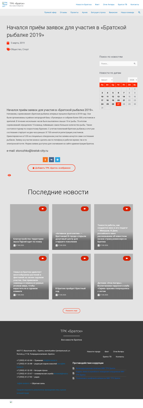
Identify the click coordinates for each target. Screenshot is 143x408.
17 (102, 100)
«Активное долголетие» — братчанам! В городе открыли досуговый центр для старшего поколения (71, 237)
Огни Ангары (108, 4)
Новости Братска (83, 4)
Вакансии (113, 12)
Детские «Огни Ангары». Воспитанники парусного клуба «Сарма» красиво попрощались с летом (113, 287)
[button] (139, 12)
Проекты (74, 12)
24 (102, 104)
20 (118, 100)
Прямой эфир (50, 12)
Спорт (25, 49)
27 (118, 104)
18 (107, 100)
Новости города (93, 352)
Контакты (135, 4)
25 (107, 104)
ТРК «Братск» (17, 3)
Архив (84, 12)
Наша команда (127, 12)
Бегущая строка (98, 12)
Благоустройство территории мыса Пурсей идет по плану (28, 240)
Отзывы (63, 12)
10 (102, 96)
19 (113, 100)
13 (118, 96)
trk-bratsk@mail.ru (61, 374)
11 (107, 96)
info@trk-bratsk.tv (50, 360)
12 (113, 96)
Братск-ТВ (122, 4)
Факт (97, 4)
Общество (16, 49)
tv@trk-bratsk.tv (23, 383)
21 (124, 100)
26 (113, 104)
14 (124, 96)
